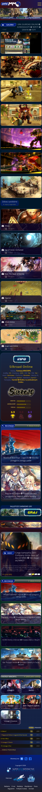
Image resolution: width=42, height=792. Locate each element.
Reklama (7, 786)
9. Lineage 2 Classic (7, 742)
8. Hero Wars (5, 739)
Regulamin (11, 789)
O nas (13, 786)
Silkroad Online (21, 367)
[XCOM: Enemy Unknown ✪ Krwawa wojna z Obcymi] (21, 647)
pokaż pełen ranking (33, 677)
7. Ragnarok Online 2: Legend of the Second (14, 735)
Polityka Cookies (21, 789)
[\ (29, 574)
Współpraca (28, 786)
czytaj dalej (8, 574)
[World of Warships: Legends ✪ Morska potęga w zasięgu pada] (21, 602)
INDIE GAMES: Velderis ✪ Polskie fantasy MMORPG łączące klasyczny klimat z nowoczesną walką (27, 556)
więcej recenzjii (34, 426)
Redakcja (20, 786)
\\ (32, 574)
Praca (35, 786)
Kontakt (31, 789)
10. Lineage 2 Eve (6, 746)
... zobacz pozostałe (8, 750)
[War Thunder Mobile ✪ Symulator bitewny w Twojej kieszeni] (21, 670)
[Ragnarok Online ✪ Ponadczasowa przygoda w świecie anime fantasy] (21, 625)
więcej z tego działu (10, 204)
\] (38, 574)
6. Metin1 (3, 731)
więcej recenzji (35, 581)
